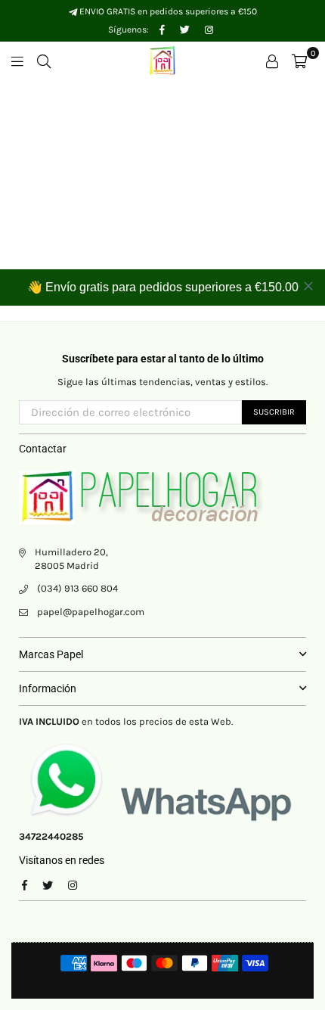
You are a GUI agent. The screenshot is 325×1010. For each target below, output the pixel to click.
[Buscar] (43, 60)
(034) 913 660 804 (77, 588)
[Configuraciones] (272, 60)
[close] (308, 286)
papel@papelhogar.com (90, 611)
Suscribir (274, 412)
